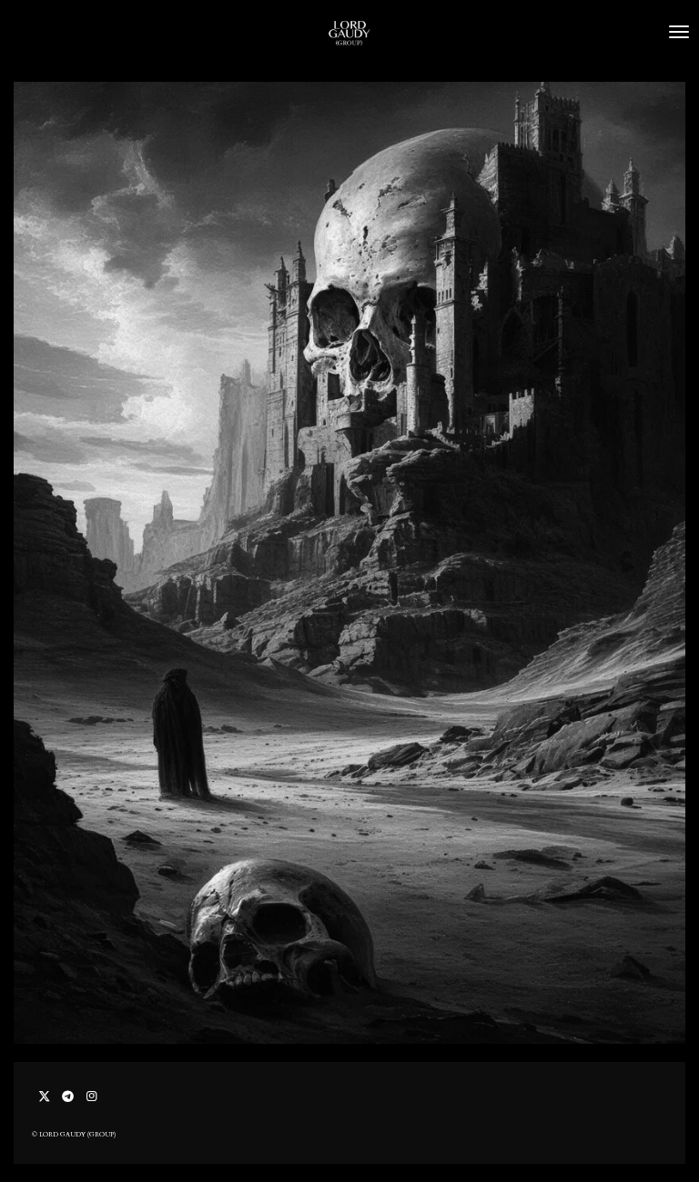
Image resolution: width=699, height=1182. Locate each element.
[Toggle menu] (679, 32)
